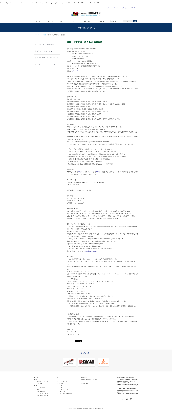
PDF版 (80, 172)
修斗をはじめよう (42, 381)
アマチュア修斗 (42, 35)
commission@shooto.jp (130, 385)
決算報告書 (84, 383)
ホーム (38, 21)
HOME (35, 35)
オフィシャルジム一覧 (112, 8)
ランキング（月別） (43, 393)
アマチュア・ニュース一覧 (45, 45)
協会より (113, 21)
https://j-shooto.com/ (91, 251)
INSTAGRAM (130, 399)
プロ (61, 21)
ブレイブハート (77, 71)
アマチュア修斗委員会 (65, 393)
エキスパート (64, 389)
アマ (73, 21)
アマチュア (63, 385)
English (134, 8)
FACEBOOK (122, 399)
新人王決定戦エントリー (89, 379)
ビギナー (62, 387)
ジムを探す (40, 383)
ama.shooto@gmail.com (130, 394)
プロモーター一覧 (42, 395)
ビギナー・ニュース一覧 (45, 51)
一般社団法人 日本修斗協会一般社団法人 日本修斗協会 (86, 14)
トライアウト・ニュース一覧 (46, 64)
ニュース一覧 (41, 387)
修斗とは (50, 21)
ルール (39, 389)
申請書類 (101, 21)
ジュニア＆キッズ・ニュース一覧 (47, 58)
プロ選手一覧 (41, 391)
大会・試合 (87, 21)
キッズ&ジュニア (65, 391)
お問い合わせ (125, 8)
